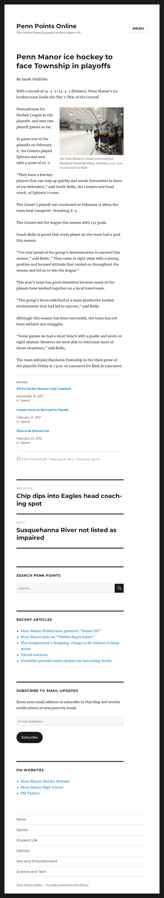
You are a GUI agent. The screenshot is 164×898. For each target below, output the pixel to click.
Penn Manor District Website (45, 781)
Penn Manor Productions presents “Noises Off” (61, 631)
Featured (83, 459)
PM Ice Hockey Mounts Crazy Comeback (43, 389)
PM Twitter (30, 793)
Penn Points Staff (34, 459)
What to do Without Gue (32, 431)
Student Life (27, 840)
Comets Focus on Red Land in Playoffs (42, 410)
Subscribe (29, 737)
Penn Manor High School (42, 787)
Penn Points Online (46, 26)
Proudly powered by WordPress (67, 885)
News (21, 819)
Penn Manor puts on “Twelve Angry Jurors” (58, 637)
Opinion (23, 851)
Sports (95, 459)
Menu (138, 28)
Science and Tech (31, 872)
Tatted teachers (34, 655)
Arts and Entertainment (36, 861)
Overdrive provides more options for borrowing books (66, 661)
